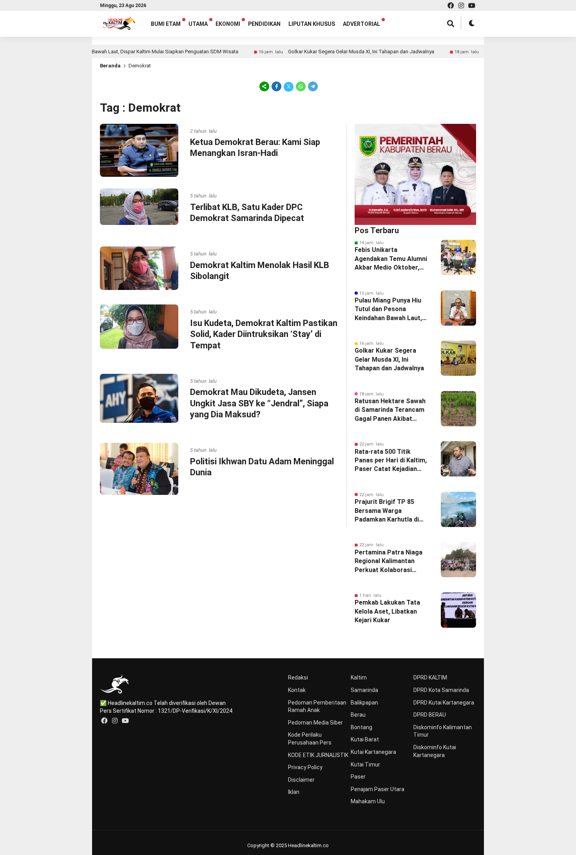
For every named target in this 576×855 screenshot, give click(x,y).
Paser (358, 776)
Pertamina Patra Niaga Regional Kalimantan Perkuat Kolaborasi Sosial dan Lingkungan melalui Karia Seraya (388, 561)
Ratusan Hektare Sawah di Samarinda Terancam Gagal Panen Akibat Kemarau (390, 410)
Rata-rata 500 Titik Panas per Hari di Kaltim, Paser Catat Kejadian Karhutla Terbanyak (391, 461)
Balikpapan (364, 702)
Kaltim (359, 677)
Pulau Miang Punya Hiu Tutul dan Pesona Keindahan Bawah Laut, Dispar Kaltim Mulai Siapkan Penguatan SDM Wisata (391, 309)
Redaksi (298, 677)
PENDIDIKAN (264, 24)
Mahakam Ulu (368, 801)
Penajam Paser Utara (377, 789)
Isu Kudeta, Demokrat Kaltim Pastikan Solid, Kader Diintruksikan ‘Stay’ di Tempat (263, 334)
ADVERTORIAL (361, 24)
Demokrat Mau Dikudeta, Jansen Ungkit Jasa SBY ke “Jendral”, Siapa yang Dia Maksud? (259, 403)
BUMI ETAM (166, 24)
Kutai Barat (365, 739)
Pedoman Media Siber (315, 722)
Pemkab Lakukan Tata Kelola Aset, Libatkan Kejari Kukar (387, 611)
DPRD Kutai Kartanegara (443, 702)
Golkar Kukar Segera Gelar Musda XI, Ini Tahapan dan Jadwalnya (336, 51)
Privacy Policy (305, 767)
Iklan (293, 792)
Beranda (110, 66)
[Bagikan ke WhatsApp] (301, 86)
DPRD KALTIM (430, 677)
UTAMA (198, 24)
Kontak (297, 690)
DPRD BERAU (429, 715)
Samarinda (364, 690)
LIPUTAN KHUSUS (311, 24)
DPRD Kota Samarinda (441, 690)
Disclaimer (301, 780)
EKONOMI (228, 24)
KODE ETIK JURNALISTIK (318, 755)
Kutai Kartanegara (373, 752)
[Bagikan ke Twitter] (289, 86)
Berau (358, 715)
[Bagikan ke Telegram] (312, 86)
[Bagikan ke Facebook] (276, 86)
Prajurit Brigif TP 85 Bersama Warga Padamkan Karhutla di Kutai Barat (387, 511)
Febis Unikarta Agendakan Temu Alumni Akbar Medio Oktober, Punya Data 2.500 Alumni (392, 259)
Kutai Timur (365, 764)
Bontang (361, 727)
